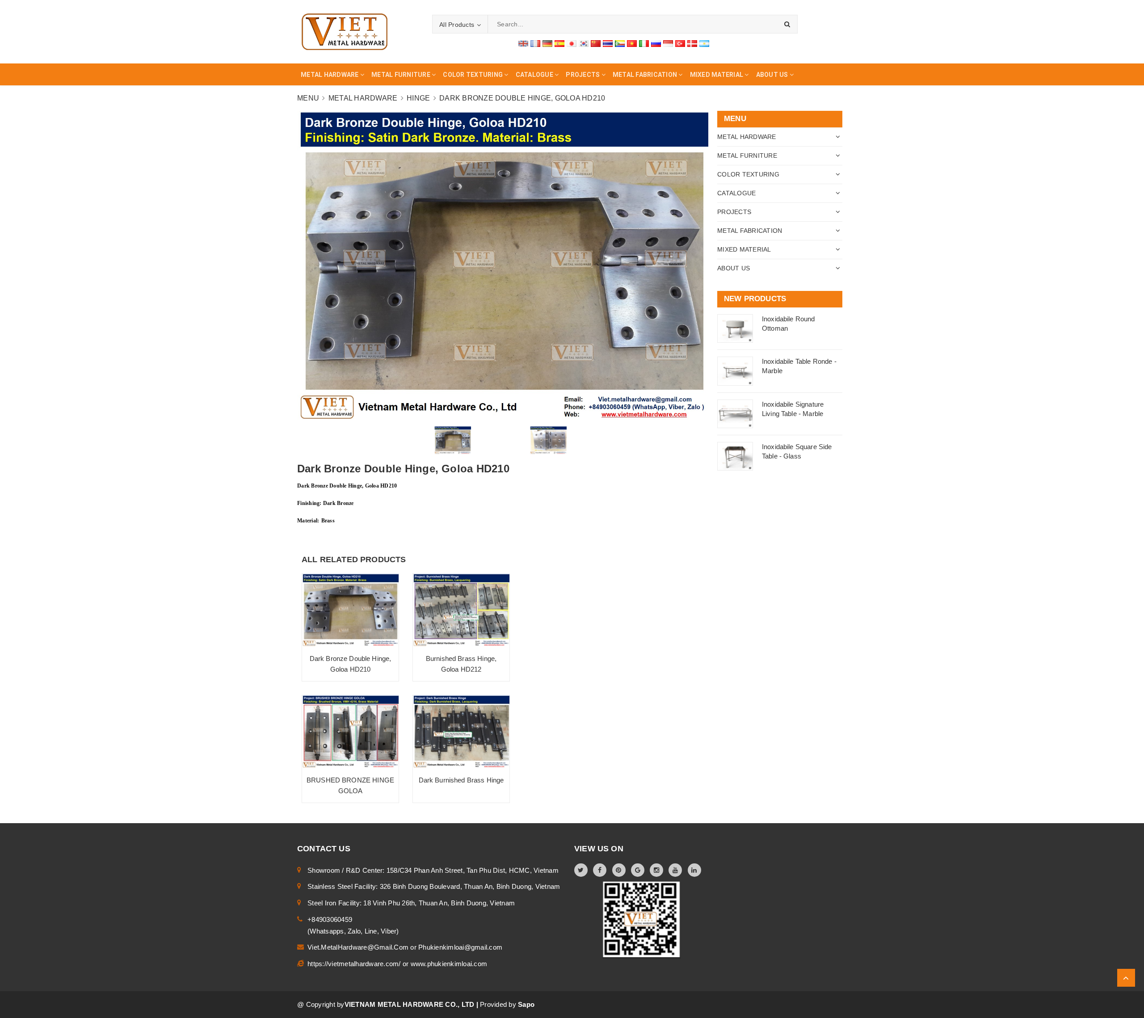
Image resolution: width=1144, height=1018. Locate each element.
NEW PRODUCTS (755, 298)
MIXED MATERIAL (744, 249)
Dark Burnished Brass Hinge (461, 780)
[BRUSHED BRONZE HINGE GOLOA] (350, 731)
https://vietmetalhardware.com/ (355, 964)
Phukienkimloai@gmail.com (460, 947)
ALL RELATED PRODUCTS (354, 559)
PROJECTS (734, 211)
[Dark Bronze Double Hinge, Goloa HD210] (350, 610)
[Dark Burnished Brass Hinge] (461, 731)
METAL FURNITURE (747, 155)
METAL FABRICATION (749, 230)
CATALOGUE (736, 193)
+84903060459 (329, 919)
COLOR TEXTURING (748, 174)
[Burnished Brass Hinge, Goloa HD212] (461, 610)
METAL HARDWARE (746, 136)
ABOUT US (733, 268)
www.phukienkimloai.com (449, 964)
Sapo (526, 1004)
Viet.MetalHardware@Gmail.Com (358, 947)
